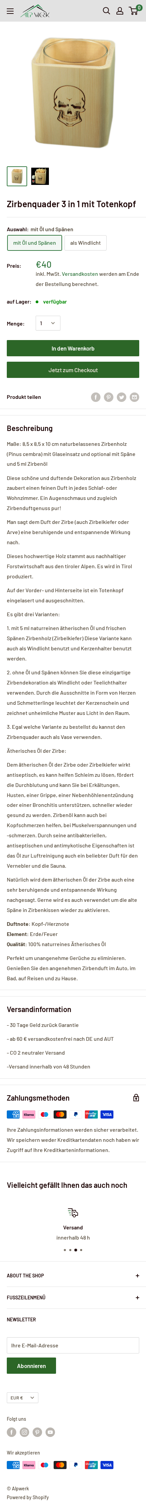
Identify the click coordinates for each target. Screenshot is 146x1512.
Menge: (16, 323)
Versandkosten (80, 273)
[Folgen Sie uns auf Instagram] (24, 1432)
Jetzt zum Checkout (73, 369)
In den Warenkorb (73, 348)
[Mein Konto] (119, 11)
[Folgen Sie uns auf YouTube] (50, 1432)
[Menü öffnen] (10, 11)
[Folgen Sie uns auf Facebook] (11, 1432)
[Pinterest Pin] (108, 396)
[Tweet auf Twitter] (121, 396)
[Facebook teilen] (96, 396)
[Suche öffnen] (106, 11)
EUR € (17, 1397)
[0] (133, 11)
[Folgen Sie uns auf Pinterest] (37, 1432)
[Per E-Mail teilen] (134, 396)
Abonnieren (31, 1365)
